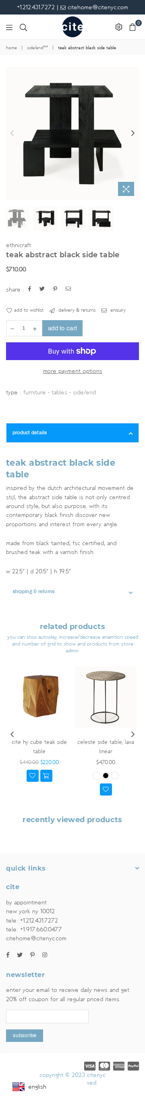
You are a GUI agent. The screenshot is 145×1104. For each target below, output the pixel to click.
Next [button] (133, 133)
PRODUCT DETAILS (29, 432)
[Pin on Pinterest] (55, 290)
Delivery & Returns (76, 310)
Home (11, 48)
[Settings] (119, 27)
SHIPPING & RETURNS (33, 591)
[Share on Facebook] (29, 290)
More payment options (72, 371)
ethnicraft (18, 245)
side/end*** (37, 48)
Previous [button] (12, 133)
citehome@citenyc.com (97, 7)
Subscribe (24, 1035)
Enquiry (117, 310)
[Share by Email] (68, 290)
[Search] (23, 27)
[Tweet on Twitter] (42, 290)
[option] (72, 133)
